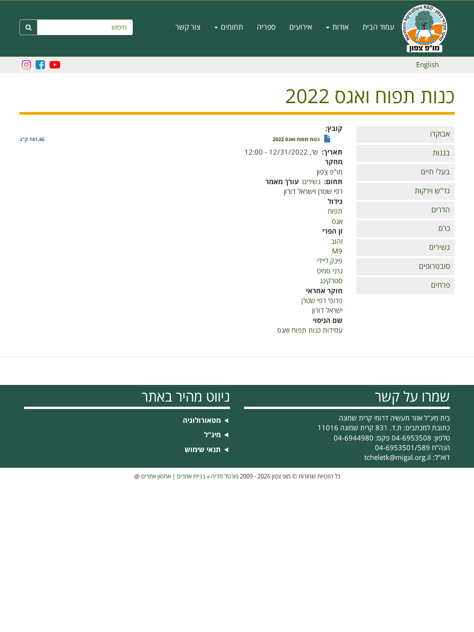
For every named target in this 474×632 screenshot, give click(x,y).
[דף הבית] (428, 28)
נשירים (439, 247)
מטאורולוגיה (202, 420)
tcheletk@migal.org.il (397, 457)
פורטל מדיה (224, 476)
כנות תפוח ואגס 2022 (296, 139)
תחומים (231, 27)
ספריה (266, 27)
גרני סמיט (330, 271)
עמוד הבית (378, 27)
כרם (444, 228)
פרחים (440, 285)
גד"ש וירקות (432, 191)
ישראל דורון (327, 310)
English (427, 65)
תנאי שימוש (203, 450)
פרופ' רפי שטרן (322, 301)
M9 (337, 251)
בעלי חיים (435, 172)
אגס (337, 221)
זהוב (337, 241)
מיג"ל (212, 435)
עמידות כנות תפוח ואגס (310, 330)
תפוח (335, 211)
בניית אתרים (191, 476)
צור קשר (187, 27)
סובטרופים (434, 266)
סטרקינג (331, 281)
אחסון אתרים (156, 476)
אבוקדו (440, 134)
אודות (340, 27)
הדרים (440, 210)
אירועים (300, 27)
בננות (441, 153)
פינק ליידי (330, 261)
